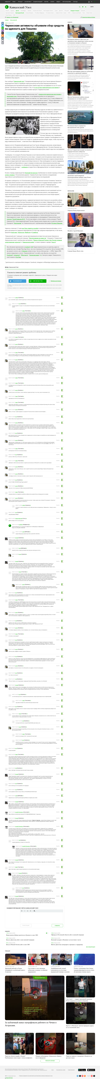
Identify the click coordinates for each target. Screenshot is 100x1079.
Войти (91, 6)
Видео (58, 1)
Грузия (56, 10)
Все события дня (90, 947)
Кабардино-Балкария (75, 10)
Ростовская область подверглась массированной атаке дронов (77, 126)
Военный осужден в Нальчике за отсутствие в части (66, 940)
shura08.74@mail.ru (19, 812)
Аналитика (28, 1)
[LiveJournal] (2, 38)
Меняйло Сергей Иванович (75, 231)
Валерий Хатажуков (31, 173)
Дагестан (61, 10)
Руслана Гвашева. (57, 223)
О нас (52, 1069)
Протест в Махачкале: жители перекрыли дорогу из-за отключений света (80, 1026)
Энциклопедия (37, 1)
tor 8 (19, 303)
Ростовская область (50, 12)
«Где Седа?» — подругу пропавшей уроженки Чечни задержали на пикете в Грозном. (79, 1000)
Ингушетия (66, 10)
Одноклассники (34, 255)
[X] (2, 33)
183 (16, 620)
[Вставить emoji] (34, 911)
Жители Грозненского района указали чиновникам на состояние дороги (78, 98)
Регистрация (25, 925)
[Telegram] (2, 25)
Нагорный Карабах (29, 12)
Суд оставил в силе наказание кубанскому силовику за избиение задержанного (37, 970)
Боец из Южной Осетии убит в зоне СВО (18, 944)
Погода (75, 1)
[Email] (2, 40)
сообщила (25, 167)
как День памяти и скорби (30, 228)
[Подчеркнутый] (27, 911)
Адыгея (17, 10)
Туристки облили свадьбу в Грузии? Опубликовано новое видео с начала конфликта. (18, 1057)
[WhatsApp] (2, 28)
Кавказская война (28, 242)
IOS (32, 247)
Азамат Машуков (18, 518)
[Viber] (2, 30)
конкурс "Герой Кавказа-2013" (16, 219)
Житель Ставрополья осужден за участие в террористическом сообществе (80, 150)
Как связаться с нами (60, 1069)
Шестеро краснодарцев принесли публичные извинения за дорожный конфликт (80, 72)
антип (16, 328)
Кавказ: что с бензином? (12, 17)
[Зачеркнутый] (30, 911)
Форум (46, 1)
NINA (16, 867)
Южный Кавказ (8, 15)
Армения (29, 10)
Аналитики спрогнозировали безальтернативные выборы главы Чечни (79, 176)
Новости (7, 1)
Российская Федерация (39, 12)
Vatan (23, 310)
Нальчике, (14, 232)
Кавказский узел (19, 81)
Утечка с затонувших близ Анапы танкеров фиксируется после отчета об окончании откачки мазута (84, 970)
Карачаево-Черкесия (9, 12)
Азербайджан (23, 10)
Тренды (20, 1)
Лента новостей (13, 20)
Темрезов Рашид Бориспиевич (76, 210)
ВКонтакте (24, 255)
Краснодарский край (20, 12)
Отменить (57, 925)
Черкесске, (21, 232)
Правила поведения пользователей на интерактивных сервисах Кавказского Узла (35, 1075)
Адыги (53, 242)
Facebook (10, 255)
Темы (13, 1)
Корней (16, 537)
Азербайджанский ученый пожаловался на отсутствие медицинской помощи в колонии (60, 970)
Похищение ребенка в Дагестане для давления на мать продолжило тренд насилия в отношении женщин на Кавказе (80, 41)
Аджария (12, 10)
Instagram (17, 255)
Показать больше (50, 1060)
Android (27, 247)
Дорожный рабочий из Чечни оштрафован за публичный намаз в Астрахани (15, 970)
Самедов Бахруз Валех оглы (75, 251)
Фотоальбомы (67, 1)
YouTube (18, 257)
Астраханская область (37, 10)
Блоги (52, 1)
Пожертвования (71, 1069)
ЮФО (14, 15)
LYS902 (16, 297)
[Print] (2, 43)
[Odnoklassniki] (2, 35)
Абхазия (7, 10)
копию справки (10, 175)
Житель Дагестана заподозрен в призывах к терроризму (67, 944)
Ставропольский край (76, 12)
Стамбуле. (35, 232)
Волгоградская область (48, 10)
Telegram (24, 251)
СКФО (69, 12)
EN (94, 1)
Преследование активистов (37, 238)
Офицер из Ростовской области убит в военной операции (67, 935)
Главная (6, 20)
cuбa (23, 531)
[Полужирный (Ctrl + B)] (21, 911)
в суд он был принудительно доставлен (46, 87)
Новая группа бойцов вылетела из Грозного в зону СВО (22, 935)
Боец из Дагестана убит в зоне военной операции (20, 940)
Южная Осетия (89, 12)
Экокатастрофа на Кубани (88, 17)
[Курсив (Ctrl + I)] (24, 911)
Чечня (83, 12)
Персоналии (17, 223)
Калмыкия (83, 10)
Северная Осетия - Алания (61, 12)
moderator (21, 524)
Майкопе (27, 232)
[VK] (2, 23)
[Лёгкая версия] (89, 1)
